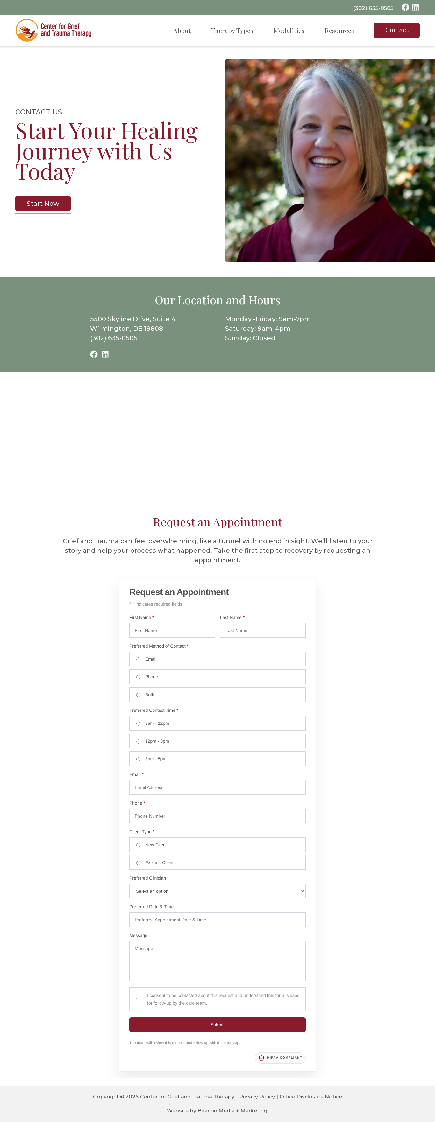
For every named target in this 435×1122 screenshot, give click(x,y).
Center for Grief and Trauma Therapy (187, 1097)
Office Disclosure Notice (311, 1097)
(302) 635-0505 (114, 338)
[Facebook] (405, 7)
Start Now (43, 203)
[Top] (411, 1114)
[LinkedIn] (415, 7)
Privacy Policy (257, 1097)
